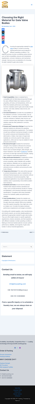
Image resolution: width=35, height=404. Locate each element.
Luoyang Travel (17, 390)
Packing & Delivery (5, 356)
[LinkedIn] (17, 34)
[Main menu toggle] (31, 4)
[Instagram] (20, 348)
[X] (17, 32)
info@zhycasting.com (17, 284)
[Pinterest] (17, 37)
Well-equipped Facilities (6, 367)
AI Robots (17, 396)
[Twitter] (17, 348)
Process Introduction (6, 354)
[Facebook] (17, 29)
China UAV (17, 392)
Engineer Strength (5, 363)
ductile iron (24, 151)
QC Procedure (4, 365)
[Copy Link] (17, 40)
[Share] (17, 42)
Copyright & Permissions (8, 260)
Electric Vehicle (17, 394)
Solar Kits (17, 388)
